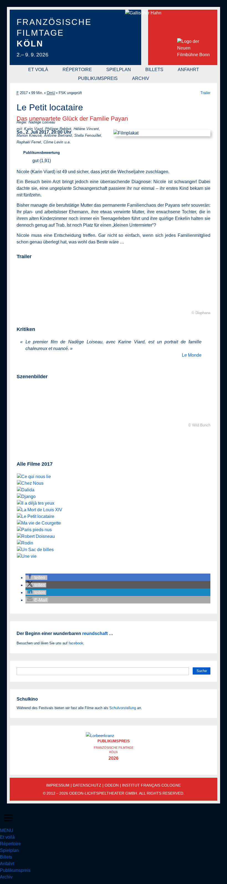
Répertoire (77, 69)
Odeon (112, 785)
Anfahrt (188, 69)
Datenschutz (87, 785)
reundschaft (95, 633)
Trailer (205, 93)
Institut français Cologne (151, 785)
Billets (154, 69)
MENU (6, 830)
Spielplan (118, 69)
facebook (76, 643)
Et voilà (38, 69)
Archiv (140, 78)
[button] (36, 577)
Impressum (57, 785)
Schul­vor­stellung (122, 708)
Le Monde (192, 355)
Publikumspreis (98, 78)
